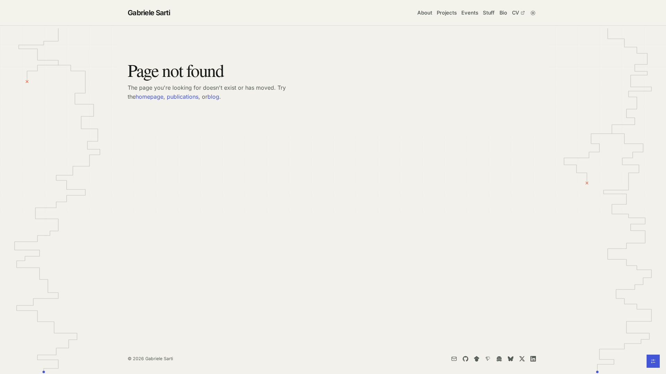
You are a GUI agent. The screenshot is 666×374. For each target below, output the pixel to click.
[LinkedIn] (533, 359)
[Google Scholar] (476, 359)
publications (182, 96)
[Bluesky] (510, 359)
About (424, 13)
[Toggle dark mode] (532, 12)
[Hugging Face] (499, 359)
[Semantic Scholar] (488, 359)
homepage (149, 96)
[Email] (454, 359)
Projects (447, 13)
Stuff (489, 13)
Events (469, 13)
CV (516, 13)
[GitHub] (465, 359)
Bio (503, 13)
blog (213, 96)
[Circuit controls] (653, 361)
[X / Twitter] (522, 359)
